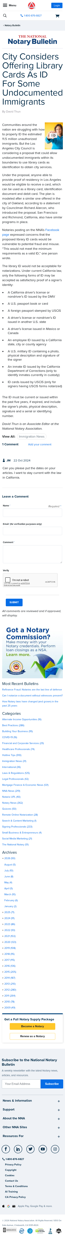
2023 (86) (9, 924)
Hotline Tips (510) (11, 755)
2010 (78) (9, 1001)
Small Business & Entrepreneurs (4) (22, 832)
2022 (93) (9, 930)
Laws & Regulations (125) (16, 773)
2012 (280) (10, 989)
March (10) (10, 894)
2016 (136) (9, 965)
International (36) (11, 767)
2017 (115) (9, 960)
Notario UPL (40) (11, 796)
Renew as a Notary (32, 1036)
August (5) (10, 864)
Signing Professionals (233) (17, 826)
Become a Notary (32, 1026)
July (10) (8, 870)
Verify (6, 570)
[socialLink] (6, 1151)
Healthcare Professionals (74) (18, 749)
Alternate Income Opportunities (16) (21, 719)
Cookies (9, 1175)
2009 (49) (9, 1007)
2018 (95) (9, 954)
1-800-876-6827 (33, 15)
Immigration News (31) (14, 761)
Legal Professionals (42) (15, 779)
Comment (8, 542)
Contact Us (11, 1180)
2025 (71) (9, 912)
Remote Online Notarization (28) (20, 814)
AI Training (11, 1191)
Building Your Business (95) (17, 731)
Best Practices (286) (13, 725)
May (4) (8, 882)
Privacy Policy (13, 1164)
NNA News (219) (11, 790)
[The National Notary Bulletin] (32, 40)
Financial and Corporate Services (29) (23, 743)
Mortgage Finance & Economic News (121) (25, 785)
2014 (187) (9, 977)
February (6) (11, 900)
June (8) (8, 876)
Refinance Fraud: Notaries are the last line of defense (32, 689)
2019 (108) (10, 948)
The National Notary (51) (15, 844)
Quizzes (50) (9, 808)
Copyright (10, 1170)
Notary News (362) (12, 802)
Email (22, 524)
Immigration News (31, 436)
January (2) (10, 906)
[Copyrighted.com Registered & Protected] (10, 1230)
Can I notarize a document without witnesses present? (32, 695)
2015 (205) (10, 971)
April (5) (8, 888)
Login (57, 5)
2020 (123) (10, 942)
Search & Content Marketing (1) (19, 820)
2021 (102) (10, 936)
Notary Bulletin (12, 25)
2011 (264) (9, 995)
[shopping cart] (53, 16)
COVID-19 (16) (9, 737)
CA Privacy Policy (15, 1197)
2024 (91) (9, 918)
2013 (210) (10, 983)
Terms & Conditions (16, 1186)
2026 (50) (9, 858)
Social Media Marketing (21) (17, 838)
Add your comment (39, 444)
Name (6, 505)
